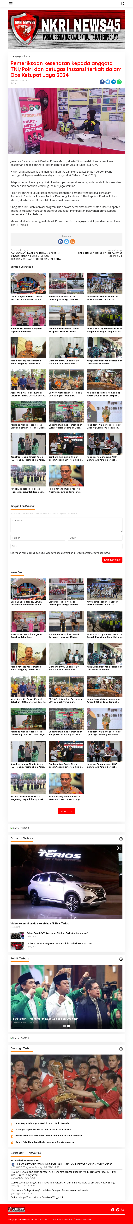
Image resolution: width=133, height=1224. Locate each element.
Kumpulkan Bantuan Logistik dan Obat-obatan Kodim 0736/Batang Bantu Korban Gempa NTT (104, 362)
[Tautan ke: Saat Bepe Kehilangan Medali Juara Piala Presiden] (66, 1087)
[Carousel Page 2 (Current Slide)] (68, 1026)
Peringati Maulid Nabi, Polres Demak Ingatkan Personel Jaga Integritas (28, 426)
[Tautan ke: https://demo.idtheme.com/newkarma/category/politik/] (121, 959)
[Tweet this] (107, 81)
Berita (13, 83)
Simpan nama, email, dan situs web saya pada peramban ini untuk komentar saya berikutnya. (62, 552)
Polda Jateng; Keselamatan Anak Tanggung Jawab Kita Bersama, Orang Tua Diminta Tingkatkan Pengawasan (26, 362)
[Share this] (102, 81)
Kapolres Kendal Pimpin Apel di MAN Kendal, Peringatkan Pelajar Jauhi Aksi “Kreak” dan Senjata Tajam (28, 458)
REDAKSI (44, 1219)
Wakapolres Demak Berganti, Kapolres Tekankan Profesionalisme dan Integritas (27, 330)
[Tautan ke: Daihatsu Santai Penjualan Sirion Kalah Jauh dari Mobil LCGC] (17, 945)
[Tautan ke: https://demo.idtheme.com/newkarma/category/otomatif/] (121, 839)
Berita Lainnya (18, 1197)
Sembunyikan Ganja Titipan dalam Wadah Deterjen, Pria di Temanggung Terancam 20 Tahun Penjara (66, 458)
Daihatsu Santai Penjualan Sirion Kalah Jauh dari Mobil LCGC (59, 943)
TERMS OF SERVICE (62, 1219)
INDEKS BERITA (83, 1219)
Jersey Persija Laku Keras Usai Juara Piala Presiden (43, 1129)
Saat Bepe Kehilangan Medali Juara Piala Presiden (42, 1123)
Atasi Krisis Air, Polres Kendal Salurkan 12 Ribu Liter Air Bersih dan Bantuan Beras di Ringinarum (27, 394)
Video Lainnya (33, 1197)
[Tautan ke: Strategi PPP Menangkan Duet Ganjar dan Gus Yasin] (66, 997)
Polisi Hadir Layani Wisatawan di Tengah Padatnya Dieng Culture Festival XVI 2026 (104, 330)
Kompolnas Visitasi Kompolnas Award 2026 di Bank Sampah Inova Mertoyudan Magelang (103, 394)
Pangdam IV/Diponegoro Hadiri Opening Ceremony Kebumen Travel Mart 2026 (104, 426)
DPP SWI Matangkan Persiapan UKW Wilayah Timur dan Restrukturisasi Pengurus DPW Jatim (65, 394)
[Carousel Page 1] (64, 1026)
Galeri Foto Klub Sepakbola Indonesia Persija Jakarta (44, 1142)
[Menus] (10, 3)
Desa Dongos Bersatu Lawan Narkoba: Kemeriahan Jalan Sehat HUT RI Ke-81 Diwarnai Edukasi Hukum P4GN (26, 298)
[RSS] (72, 241)
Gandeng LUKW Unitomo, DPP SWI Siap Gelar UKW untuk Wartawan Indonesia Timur (64, 362)
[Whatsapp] (119, 81)
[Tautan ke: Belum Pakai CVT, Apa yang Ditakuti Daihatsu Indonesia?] (17, 935)
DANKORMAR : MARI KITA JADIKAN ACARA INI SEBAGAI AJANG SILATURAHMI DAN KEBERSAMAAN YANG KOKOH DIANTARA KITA (36, 254)
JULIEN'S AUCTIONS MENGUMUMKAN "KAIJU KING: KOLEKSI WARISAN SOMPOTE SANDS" (63, 1164)
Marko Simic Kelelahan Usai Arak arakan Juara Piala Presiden (48, 1135)
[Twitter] (66, 241)
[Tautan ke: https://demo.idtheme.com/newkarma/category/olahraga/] (121, 1049)
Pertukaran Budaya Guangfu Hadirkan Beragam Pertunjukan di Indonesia (49, 1190)
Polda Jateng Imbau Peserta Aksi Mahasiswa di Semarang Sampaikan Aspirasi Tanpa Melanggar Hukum (64, 490)
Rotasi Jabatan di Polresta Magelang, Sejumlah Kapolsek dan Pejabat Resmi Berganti (27, 490)
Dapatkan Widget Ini (52, 1197)
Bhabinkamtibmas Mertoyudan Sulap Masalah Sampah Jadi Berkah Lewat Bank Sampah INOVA (65, 426)
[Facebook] (60, 241)
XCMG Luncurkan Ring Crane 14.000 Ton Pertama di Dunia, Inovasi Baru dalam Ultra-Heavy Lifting (63, 1182)
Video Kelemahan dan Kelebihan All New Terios (40, 923)
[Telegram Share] (113, 81)
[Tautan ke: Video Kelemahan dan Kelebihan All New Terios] (66, 881)
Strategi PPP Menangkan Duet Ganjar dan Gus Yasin (45, 1018)
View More (66, 811)
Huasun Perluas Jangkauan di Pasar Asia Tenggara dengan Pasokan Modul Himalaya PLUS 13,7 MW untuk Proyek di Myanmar (63, 1173)
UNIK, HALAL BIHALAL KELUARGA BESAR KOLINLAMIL (100, 253)
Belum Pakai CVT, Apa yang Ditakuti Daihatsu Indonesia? (57, 933)
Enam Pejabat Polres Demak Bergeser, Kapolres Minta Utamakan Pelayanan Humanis (65, 330)
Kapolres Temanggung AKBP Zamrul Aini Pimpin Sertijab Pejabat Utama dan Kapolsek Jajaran (103, 458)
